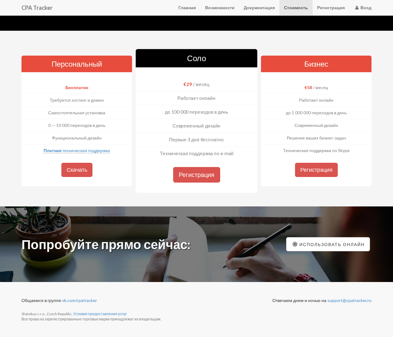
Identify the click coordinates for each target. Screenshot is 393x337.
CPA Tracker (37, 7)
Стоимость (296, 7)
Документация (259, 7)
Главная (187, 7)
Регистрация (331, 7)
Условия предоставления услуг (100, 314)
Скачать (77, 169)
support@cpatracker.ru (349, 300)
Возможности (220, 7)
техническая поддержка (77, 150)
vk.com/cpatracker (79, 300)
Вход (366, 7)
